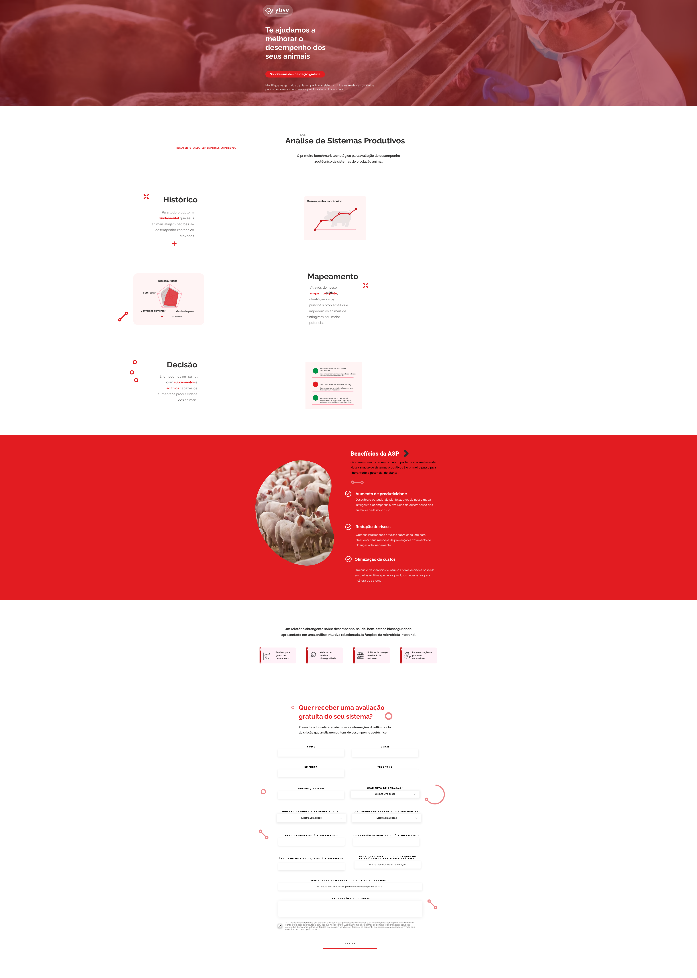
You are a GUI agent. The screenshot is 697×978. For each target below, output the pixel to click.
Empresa (311, 767)
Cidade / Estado (311, 789)
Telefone (384, 767)
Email (385, 747)
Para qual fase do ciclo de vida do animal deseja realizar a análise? (387, 857)
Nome (311, 747)
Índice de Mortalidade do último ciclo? (311, 858)
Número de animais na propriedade (310, 811)
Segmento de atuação (384, 788)
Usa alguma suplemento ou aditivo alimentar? (349, 880)
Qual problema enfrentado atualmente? (385, 811)
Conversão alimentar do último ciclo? (385, 835)
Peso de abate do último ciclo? (310, 835)
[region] (294, 512)
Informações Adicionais (350, 898)
